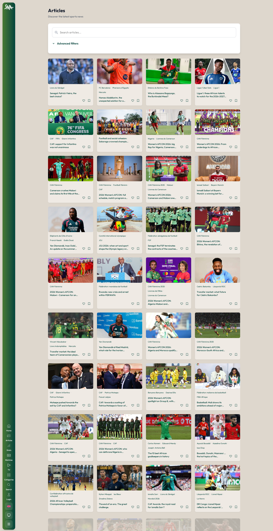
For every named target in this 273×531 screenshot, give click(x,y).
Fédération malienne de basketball (211, 392)
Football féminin (120, 185)
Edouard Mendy (169, 443)
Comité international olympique (112, 236)
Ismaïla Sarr (153, 494)
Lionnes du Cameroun (165, 138)
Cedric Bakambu (204, 286)
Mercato (102, 92)
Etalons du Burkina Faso (158, 88)
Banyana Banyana (156, 392)
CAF (52, 138)
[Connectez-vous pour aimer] (84, 101)
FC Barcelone (104, 88)
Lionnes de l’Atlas (155, 291)
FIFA (58, 138)
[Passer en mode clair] (9, 515)
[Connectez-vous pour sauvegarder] (89, 101)
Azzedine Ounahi (220, 443)
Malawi (170, 185)
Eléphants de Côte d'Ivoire (61, 236)
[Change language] (9, 506)
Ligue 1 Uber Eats (204, 88)
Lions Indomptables (58, 346)
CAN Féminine (203, 138)
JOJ (100, 240)
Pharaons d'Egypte (120, 88)
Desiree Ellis (171, 392)
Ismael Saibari (203, 185)
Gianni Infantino (69, 138)
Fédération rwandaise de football (113, 286)
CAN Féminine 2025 (156, 185)
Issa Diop (201, 448)
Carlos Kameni (154, 443)
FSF (149, 240)
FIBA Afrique (202, 397)
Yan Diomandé (105, 342)
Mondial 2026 (154, 498)
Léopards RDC (219, 286)
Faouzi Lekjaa (105, 397)
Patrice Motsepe (57, 397)
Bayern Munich (217, 185)
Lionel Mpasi (217, 494)
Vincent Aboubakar (58, 342)
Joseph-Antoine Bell (156, 448)
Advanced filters (67, 43)
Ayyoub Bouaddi (203, 443)
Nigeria (151, 138)
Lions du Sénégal (57, 88)
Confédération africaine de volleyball (61, 494)
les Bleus (117, 494)
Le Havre (200, 498)
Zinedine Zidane (105, 498)
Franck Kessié (55, 240)
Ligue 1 (216, 88)
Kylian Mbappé (105, 494)
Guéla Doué (68, 240)
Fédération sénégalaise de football (162, 236)
